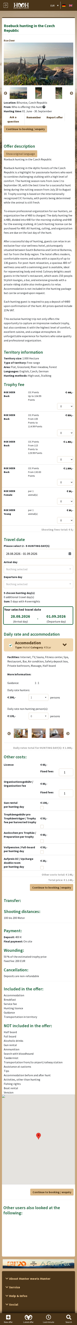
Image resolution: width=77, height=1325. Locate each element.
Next (71, 93)
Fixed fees (47, 771)
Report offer (55, 117)
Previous (5, 93)
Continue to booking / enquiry (25, 129)
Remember (34, 117)
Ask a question (13, 119)
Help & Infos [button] (17, 1296)
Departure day (13, 577)
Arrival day (10, 562)
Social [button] (13, 1304)
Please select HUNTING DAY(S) (27, 546)
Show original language (20, 154)
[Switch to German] (64, 5)
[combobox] (38, 569)
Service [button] (14, 1287)
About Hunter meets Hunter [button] (29, 1279)
